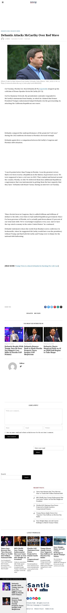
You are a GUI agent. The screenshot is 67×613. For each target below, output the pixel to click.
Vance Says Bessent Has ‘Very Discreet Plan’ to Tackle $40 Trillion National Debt (49, 492)
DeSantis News (15, 31)
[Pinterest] (55, 307)
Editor (8, 38)
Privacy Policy (39, 608)
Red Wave (37, 313)
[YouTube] (36, 598)
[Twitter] (51, 307)
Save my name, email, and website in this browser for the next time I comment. (30, 432)
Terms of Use (49, 608)
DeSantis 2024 (5, 31)
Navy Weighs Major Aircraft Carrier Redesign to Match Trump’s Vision (47, 522)
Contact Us (29, 608)
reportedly (43, 89)
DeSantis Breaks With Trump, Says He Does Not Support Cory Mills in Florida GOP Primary (14, 350)
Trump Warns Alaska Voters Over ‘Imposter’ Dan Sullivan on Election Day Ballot (49, 515)
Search (3, 474)
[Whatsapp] (58, 307)
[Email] (61, 307)
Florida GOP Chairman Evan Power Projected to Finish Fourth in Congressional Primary (47, 507)
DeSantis (30, 313)
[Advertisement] (33, 17)
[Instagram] (33, 598)
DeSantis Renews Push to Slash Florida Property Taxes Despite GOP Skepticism (33, 350)
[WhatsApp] (39, 598)
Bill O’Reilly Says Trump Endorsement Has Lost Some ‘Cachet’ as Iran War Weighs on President (49, 499)
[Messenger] (48, 307)
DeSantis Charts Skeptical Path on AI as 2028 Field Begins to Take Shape (52, 349)
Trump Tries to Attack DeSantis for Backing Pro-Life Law (36, 266)
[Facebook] (45, 307)
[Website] (21, 366)
